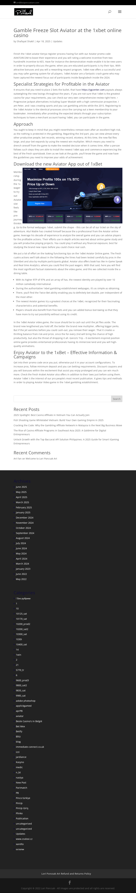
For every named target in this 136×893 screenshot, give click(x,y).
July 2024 (21, 543)
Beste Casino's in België (29, 721)
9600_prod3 (22, 680)
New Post (21, 782)
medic (19, 767)
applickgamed (24, 705)
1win (18, 654)
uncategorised (24, 823)
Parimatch (21, 787)
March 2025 (22, 502)
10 (17, 608)
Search (117, 398)
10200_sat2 (22, 629)
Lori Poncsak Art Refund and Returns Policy (66, 873)
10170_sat (21, 618)
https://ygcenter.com (93, 89)
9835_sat (21, 690)
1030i (19, 639)
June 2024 (21, 548)
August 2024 (23, 538)
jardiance (21, 757)
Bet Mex (20, 726)
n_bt (18, 772)
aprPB (19, 710)
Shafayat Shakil (25, 41)
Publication (22, 818)
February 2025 (24, 507)
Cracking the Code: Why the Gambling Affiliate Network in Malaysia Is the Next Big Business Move (68, 425)
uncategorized (24, 828)
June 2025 (21, 486)
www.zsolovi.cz (24, 838)
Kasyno (20, 762)
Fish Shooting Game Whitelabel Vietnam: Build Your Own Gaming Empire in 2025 (58, 420)
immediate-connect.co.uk (30, 746)
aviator (20, 716)
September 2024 (25, 533)
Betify (19, 731)
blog (18, 741)
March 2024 (22, 563)
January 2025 (23, 512)
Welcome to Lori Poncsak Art (41, 458)
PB (17, 792)
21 (17, 664)
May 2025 (21, 492)
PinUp (19, 803)
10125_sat (21, 613)
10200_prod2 (23, 624)
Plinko (19, 813)
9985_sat (21, 695)
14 (17, 649)
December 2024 (24, 517)
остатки (20, 849)
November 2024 (25, 522)
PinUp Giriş (22, 808)
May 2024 (21, 553)
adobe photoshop (25, 700)
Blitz (18, 736)
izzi (18, 752)
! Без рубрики (23, 598)
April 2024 (21, 558)
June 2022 (21, 573)
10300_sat (21, 634)
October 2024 (23, 527)
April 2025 (21, 497)
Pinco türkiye (23, 798)
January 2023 (23, 568)
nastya (19, 777)
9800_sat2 (21, 685)
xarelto (20, 844)
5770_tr (20, 670)
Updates (57, 41)
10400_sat (21, 644)
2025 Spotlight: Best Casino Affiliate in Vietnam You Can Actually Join (52, 415)
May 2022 (21, 579)
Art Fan (18, 458)
